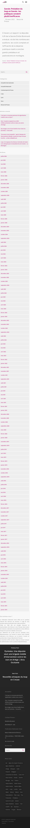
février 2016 (4, 566)
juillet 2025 (3, 203)
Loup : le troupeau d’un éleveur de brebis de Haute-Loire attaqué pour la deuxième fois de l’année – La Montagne (14, 143)
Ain (6, 763)
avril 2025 (3, 211)
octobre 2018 (4, 473)
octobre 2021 (4, 375)
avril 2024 (3, 258)
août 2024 (3, 242)
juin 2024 (3, 250)
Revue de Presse (5, 105)
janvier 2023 (4, 316)
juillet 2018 (3, 484)
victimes (8, 809)
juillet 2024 (3, 246)
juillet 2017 (3, 523)
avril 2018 (3, 496)
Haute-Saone (17, 783)
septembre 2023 (5, 285)
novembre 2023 (5, 277)
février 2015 (4, 605)
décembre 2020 (5, 414)
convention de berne (11, 774)
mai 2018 (3, 492)
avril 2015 (3, 598)
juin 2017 (3, 527)
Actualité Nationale (6, 86)
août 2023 (3, 289)
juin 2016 (3, 555)
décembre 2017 (5, 508)
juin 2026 (3, 160)
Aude (18, 769)
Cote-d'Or (21, 774)
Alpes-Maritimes (10, 766)
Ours (2, 101)
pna (22, 795)
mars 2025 (3, 215)
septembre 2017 (5, 519)
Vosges (13, 809)
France (16, 780)
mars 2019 (3, 457)
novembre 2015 (5, 574)
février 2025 (4, 219)
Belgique (13, 772)
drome (21, 777)
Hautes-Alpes (17, 786)
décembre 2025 (5, 183)
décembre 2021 (5, 367)
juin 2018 (3, 488)
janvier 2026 (4, 179)
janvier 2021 (4, 410)
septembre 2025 (5, 195)
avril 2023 (3, 305)
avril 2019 (3, 453)
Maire (7, 792)
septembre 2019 (5, 445)
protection (8, 798)
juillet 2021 (3, 387)
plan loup (17, 795)
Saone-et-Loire (10, 801)
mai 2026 (3, 164)
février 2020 (4, 433)
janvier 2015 (4, 609)
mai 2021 (3, 394)
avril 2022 (3, 351)
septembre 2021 (5, 379)
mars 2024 (3, 262)
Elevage (8, 780)
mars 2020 (3, 430)
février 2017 (4, 535)
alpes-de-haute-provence (16, 763)
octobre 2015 (4, 578)
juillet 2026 (3, 156)
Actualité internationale (7, 83)
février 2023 (4, 312)
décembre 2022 (5, 320)
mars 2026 (3, 172)
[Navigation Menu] (26, 2)
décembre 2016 (5, 543)
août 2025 (3, 199)
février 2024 (4, 265)
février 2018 (4, 504)
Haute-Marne (9, 783)
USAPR (7, 806)
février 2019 (4, 461)
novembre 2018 (5, 469)
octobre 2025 (4, 191)
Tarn (21, 804)
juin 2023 (3, 297)
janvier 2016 (4, 570)
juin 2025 (3, 207)
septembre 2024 (5, 238)
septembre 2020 (5, 426)
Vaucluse (16, 806)
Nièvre (17, 792)
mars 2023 (3, 308)
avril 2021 (3, 398)
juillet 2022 (3, 340)
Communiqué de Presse (7, 90)
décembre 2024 (5, 226)
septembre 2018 (5, 476)
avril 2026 (3, 168)
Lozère (16, 789)
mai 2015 (3, 594)
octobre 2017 (4, 516)
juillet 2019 (3, 449)
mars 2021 (3, 402)
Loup (2, 94)
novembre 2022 (5, 324)
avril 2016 (3, 559)
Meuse (12, 792)
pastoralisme (9, 795)
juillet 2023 (3, 293)
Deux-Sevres (9, 777)
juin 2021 (3, 391)
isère (7, 789)
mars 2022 (3, 355)
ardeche (18, 766)
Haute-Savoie (9, 786)
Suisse (17, 804)
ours (21, 792)
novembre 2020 (5, 418)
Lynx (2, 97)
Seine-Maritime (10, 804)
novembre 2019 (5, 441)
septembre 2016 (5, 547)
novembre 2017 (5, 512)
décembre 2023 (5, 273)
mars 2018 (3, 500)
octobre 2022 (4, 328)
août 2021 (3, 383)
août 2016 (3, 551)
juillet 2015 (3, 586)
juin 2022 (3, 344)
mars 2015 (3, 602)
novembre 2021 (5, 371)
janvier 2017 (4, 539)
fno (12, 780)
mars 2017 (3, 531)
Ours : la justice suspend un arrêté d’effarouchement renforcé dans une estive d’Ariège (12, 122)
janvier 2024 (4, 269)
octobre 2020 (4, 422)
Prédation (15, 798)
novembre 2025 (5, 187)
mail (14, 724)
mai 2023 (3, 301)
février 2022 (4, 359)
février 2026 (4, 176)
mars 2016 (3, 562)
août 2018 (3, 480)
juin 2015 (3, 590)
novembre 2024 (5, 230)
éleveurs (19, 809)
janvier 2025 (4, 222)
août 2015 (3, 582)
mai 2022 (3, 348)
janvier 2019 (4, 465)
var (11, 806)
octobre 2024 (4, 234)
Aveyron (8, 772)
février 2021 (4, 406)
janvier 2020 (4, 437)
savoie (17, 801)
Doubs (15, 777)
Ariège (7, 769)
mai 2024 (3, 254)
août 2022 (3, 336)
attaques (12, 769)
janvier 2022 (4, 363)
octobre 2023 (4, 281)
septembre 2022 (5, 332)
